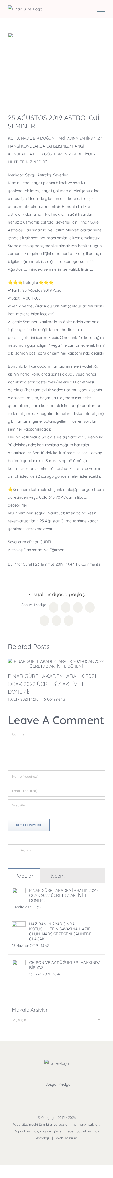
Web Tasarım (66, 1138)
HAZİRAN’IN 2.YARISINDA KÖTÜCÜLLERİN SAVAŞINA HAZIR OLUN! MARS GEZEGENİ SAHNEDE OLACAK (60, 931)
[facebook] (38, 1095)
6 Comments (55, 699)
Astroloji (42, 1138)
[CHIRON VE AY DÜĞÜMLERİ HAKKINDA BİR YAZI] (19, 963)
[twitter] (50, 1095)
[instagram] (63, 1095)
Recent (56, 875)
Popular (24, 875)
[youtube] (75, 1095)
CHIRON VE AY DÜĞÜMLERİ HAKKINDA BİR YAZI (65, 965)
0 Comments (89, 564)
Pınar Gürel (22, 564)
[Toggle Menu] (101, 9)
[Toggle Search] (84, 9)
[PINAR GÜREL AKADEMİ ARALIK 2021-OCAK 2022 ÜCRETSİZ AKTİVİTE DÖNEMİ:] (56, 664)
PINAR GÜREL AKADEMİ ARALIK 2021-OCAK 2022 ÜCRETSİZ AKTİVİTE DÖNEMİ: (53, 684)
